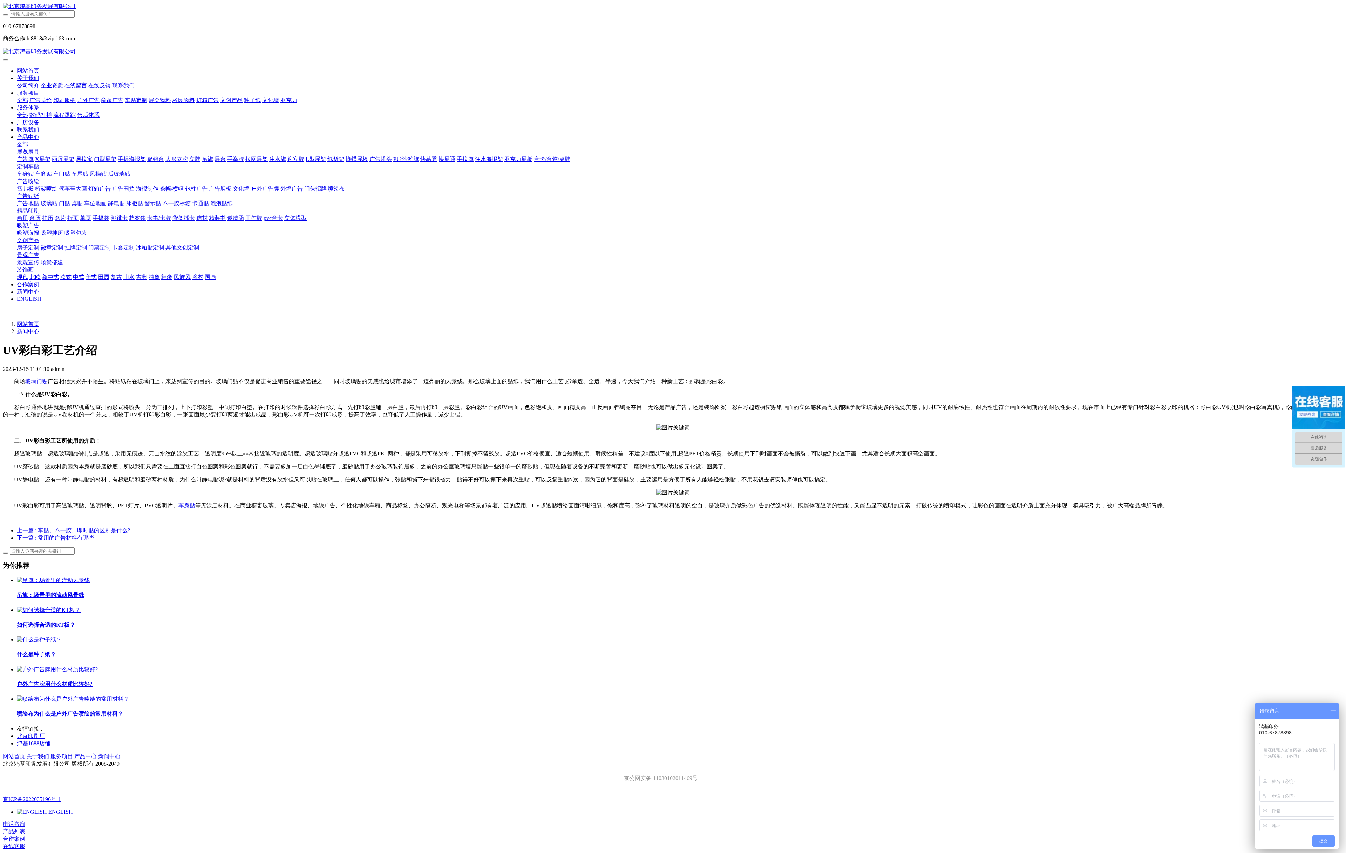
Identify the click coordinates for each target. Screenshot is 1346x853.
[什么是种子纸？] (39, 639)
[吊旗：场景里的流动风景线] (53, 580)
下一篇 (55, 538)
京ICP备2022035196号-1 (32, 799)
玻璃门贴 (36, 381)
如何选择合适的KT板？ (46, 625)
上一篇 (73, 530)
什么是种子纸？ (36, 654)
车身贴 (186, 505)
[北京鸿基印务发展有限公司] (673, 6)
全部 (22, 100)
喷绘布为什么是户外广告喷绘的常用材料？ (70, 714)
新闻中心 (28, 331)
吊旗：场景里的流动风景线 (50, 595)
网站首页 (28, 71)
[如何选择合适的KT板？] (49, 610)
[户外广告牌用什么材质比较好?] (57, 669)
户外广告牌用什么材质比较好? (55, 684)
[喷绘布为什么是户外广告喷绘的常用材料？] (73, 699)
